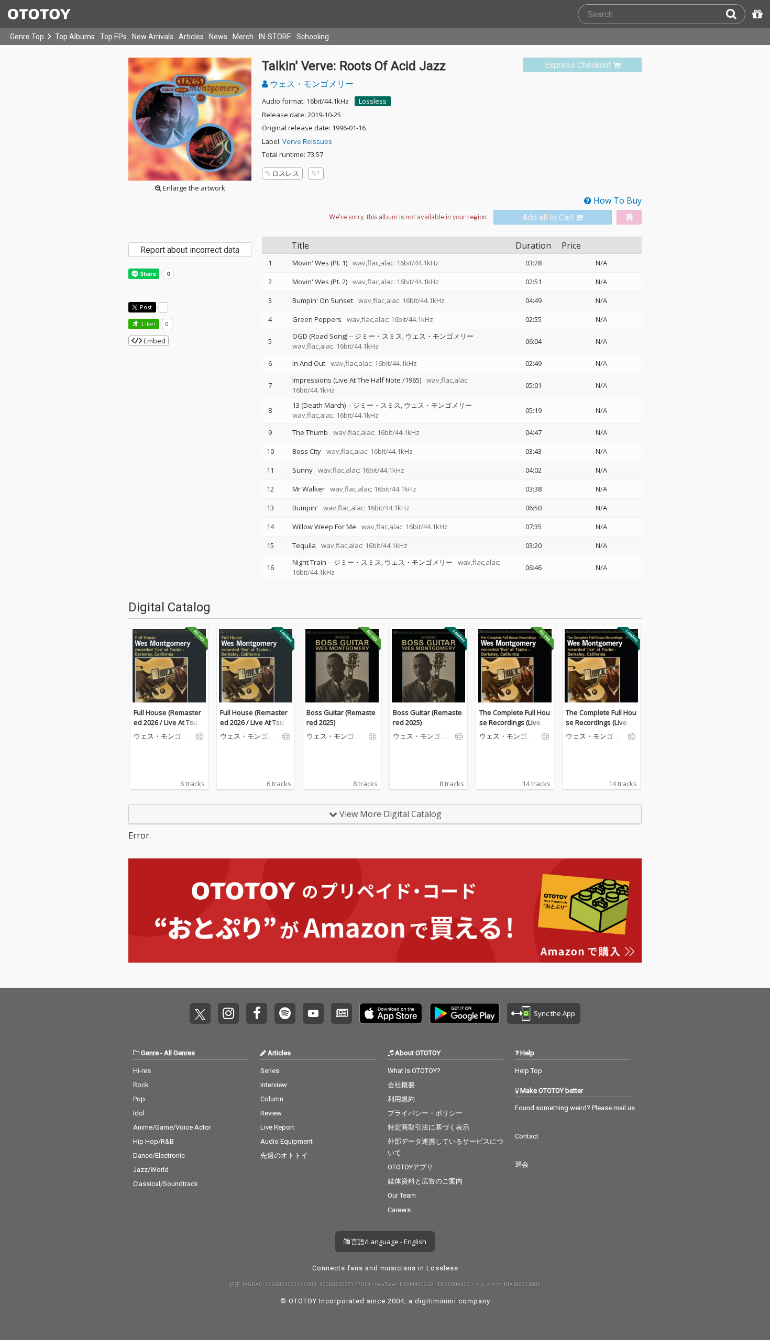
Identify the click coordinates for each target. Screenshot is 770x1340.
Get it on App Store (390, 1013)
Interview (273, 1085)
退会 (522, 1164)
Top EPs (113, 36)
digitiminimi (435, 1301)
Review (271, 1113)
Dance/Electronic (159, 1155)
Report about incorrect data (189, 250)
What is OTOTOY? (414, 1071)
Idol (139, 1113)
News (218, 36)
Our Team (402, 1195)
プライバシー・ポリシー (425, 1113)
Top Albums (75, 36)
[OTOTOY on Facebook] (256, 1013)
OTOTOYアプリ (410, 1167)
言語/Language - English (387, 1241)
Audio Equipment (286, 1141)
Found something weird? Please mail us (575, 1108)
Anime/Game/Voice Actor (172, 1127)
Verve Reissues (307, 141)
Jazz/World (151, 1170)
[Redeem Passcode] (756, 14)
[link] (582, 65)
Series (269, 1071)
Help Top (528, 1071)
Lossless (373, 101)
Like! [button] (147, 324)
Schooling (312, 36)
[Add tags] (316, 174)
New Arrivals (152, 36)
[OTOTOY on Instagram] (228, 1013)
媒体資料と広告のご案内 (425, 1181)
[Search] (735, 14)
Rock (141, 1085)
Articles (191, 36)
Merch (243, 36)
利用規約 (401, 1099)
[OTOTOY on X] (200, 1013)
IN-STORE (275, 36)
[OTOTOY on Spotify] (284, 1013)
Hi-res (142, 1071)
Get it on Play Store (465, 1013)
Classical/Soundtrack (165, 1184)
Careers (399, 1210)
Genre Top (27, 36)
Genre (150, 1053)
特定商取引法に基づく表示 (428, 1127)
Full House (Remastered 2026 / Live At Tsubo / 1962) (168, 723)
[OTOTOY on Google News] (341, 1013)
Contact (526, 1136)
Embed (154, 340)
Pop (139, 1099)
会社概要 (401, 1085)
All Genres (179, 1053)
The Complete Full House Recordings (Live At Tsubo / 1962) (514, 723)
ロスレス (285, 173)
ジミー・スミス (378, 336)
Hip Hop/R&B (153, 1141)
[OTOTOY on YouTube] (313, 1013)
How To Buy (616, 200)
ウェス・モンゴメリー (311, 84)
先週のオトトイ (284, 1155)
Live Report (277, 1127)
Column (271, 1099)
